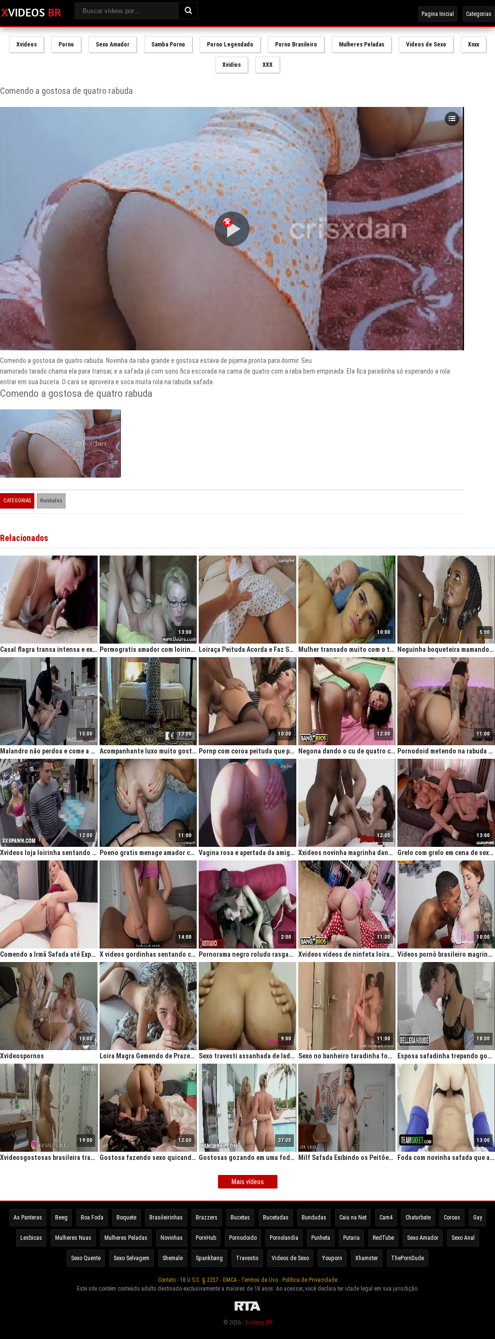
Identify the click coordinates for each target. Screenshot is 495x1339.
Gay (477, 1217)
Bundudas (51, 500)
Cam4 (386, 1217)
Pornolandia (284, 1237)
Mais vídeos (248, 1182)
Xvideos (26, 44)
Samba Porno (168, 44)
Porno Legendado (230, 44)
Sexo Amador (113, 44)
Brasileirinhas (166, 1217)
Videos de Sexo (426, 44)
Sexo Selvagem (131, 1258)
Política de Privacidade (309, 1280)
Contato (166, 1280)
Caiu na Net (352, 1217)
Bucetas (240, 1217)
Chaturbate (418, 1217)
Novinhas (171, 1237)
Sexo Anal (463, 1237)
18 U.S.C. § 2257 (199, 1280)
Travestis (247, 1258)
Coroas (452, 1217)
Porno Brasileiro (296, 44)
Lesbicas (31, 1237)
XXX (267, 64)
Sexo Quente (86, 1258)
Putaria (351, 1237)
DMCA (230, 1280)
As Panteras (28, 1217)
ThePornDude (407, 1258)
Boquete (126, 1217)
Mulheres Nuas (73, 1237)
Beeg (61, 1217)
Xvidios (231, 64)
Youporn (332, 1258)
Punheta (320, 1237)
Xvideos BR (258, 1322)
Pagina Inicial (438, 14)
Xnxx (473, 44)
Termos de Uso (259, 1280)
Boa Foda (92, 1217)
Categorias (479, 14)
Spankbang (209, 1258)
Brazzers (207, 1217)
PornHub (206, 1237)
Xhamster (366, 1258)
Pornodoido (243, 1237)
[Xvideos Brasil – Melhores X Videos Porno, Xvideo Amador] (31, 13)
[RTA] (247, 1311)
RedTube (383, 1237)
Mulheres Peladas (361, 44)
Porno (66, 44)
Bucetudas (276, 1217)
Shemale (172, 1258)
